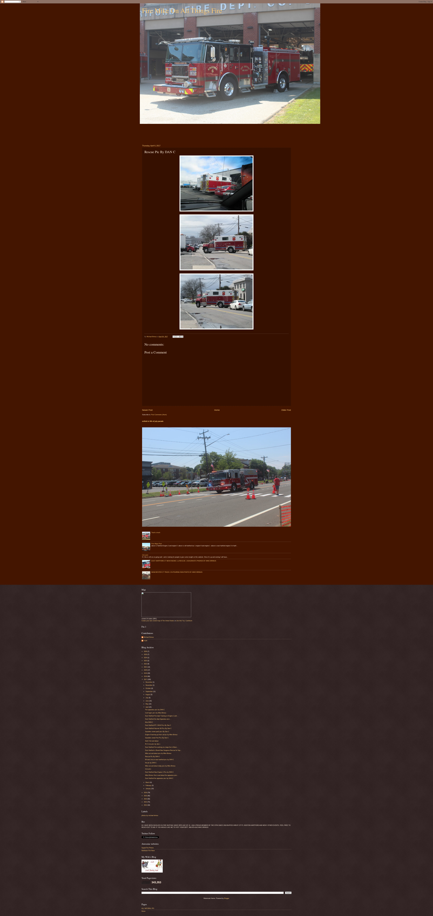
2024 (145, 657)
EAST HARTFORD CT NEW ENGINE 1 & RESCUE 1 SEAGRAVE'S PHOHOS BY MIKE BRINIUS (183, 561)
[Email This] (174, 337)
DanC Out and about (151, 741)
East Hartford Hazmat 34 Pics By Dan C (158, 728)
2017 (145, 679)
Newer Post (147, 410)
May (147, 704)
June (147, 701)
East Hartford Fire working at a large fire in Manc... (161, 747)
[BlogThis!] (176, 337)
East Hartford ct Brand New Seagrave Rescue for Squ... (163, 750)
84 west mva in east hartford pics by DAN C (159, 759)
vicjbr (145, 640)
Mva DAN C (149, 722)
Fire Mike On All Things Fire (182, 10)
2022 (145, 664)
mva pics (148, 769)
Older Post (286, 410)
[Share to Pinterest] (182, 337)
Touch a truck (155, 532)
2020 (145, 670)
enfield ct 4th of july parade (152, 421)
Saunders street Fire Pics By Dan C (157, 738)
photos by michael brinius (150, 815)
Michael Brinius (149, 637)
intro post (145, 555)
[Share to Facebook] (180, 337)
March (148, 782)
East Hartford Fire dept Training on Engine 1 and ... (161, 716)
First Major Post (156, 544)
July (147, 698)
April (147, 707)
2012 (145, 805)
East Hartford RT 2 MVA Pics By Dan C (158, 725)
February (149, 785)
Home (217, 410)
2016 (145, 792)
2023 (145, 661)
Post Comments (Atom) (159, 414)
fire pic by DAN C (151, 763)
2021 (145, 667)
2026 (145, 651)
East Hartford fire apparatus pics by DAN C (159, 778)
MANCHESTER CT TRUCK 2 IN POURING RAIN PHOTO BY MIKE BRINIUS (176, 572)
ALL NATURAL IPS (148, 908)
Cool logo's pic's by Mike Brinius (155, 713)
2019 (145, 673)
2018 (145, 676)
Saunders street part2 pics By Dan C (157, 731)
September (149, 691)
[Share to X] (178, 337)
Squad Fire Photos (148, 848)
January (148, 788)
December (149, 682)
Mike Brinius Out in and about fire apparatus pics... (161, 775)
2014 (145, 799)
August (148, 694)
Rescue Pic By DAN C (152, 756)
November (149, 685)
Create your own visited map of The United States (158, 621)
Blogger (226, 898)
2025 (145, 654)
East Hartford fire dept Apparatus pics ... (158, 719)
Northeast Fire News (148, 850)
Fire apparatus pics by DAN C (155, 710)
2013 (145, 802)
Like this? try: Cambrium (184, 621)
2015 (145, 796)
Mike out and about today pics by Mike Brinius (160, 766)
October (148, 688)
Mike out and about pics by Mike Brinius (158, 753)
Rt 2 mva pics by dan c (152, 744)
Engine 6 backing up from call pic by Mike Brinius (161, 734)
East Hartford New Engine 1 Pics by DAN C (159, 772)
